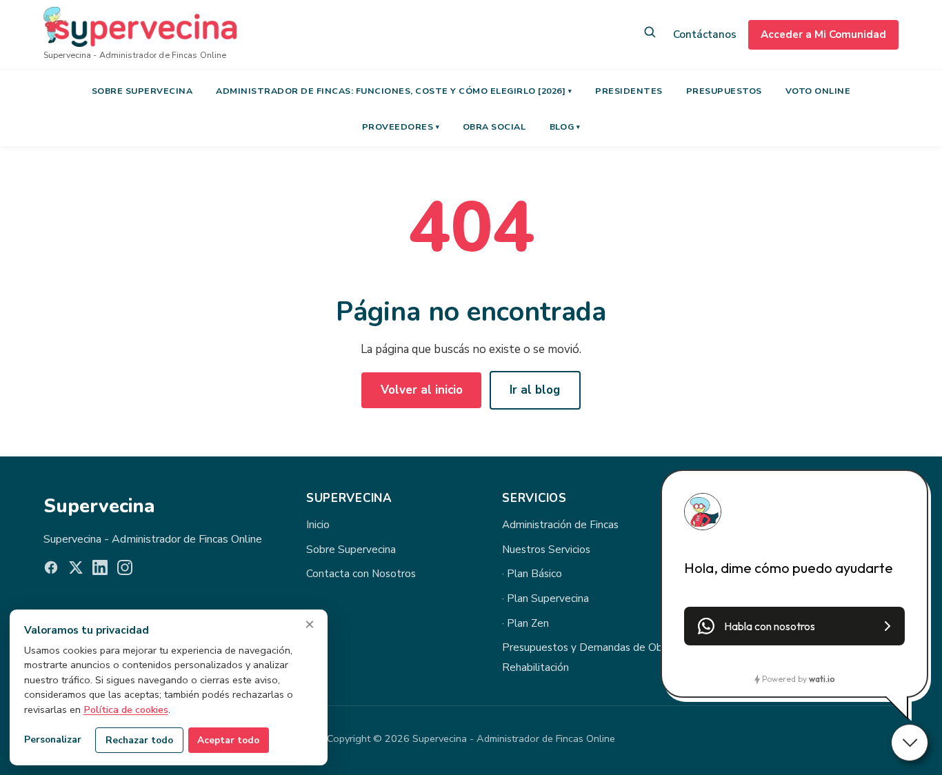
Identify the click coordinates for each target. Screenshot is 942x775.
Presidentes (629, 91)
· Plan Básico (532, 574)
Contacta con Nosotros (361, 574)
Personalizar (52, 739)
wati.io (821, 679)
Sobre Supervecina (142, 91)
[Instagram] (124, 570)
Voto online (818, 91)
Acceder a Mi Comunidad (823, 34)
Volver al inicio (422, 390)
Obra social (494, 126)
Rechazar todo (139, 740)
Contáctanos (704, 34)
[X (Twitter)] (75, 570)
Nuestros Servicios (546, 549)
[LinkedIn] (100, 570)
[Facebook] (51, 570)
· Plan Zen (525, 623)
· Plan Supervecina (545, 598)
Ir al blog (535, 390)
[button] (794, 626)
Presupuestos (724, 91)
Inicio (318, 525)
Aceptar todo (228, 740)
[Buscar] (649, 35)
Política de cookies (125, 709)
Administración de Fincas (560, 525)
